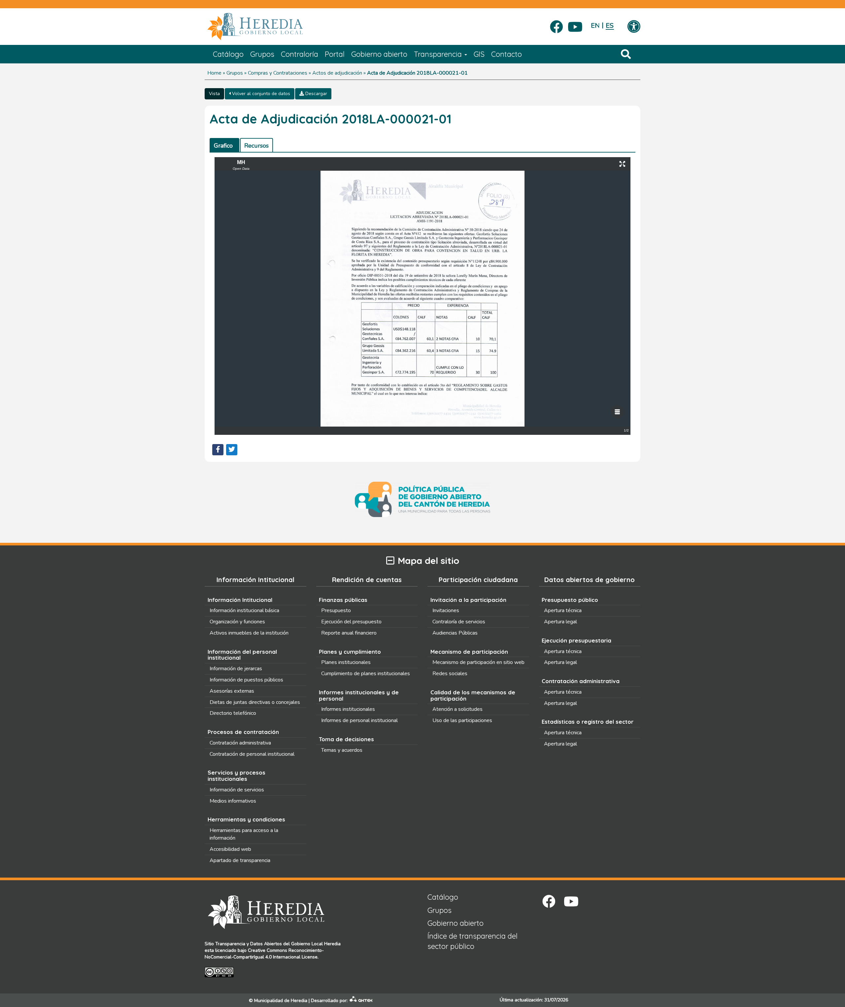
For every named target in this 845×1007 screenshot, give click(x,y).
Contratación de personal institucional (252, 754)
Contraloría (299, 54)
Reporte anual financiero (349, 633)
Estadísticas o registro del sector (587, 721)
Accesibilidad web (230, 849)
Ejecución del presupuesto (351, 621)
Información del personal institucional (242, 654)
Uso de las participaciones (462, 720)
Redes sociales (449, 673)
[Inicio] (265, 26)
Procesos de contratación (243, 731)
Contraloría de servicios (458, 621)
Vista (214, 93)
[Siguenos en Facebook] (556, 24)
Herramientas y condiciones (246, 819)
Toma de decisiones (346, 739)
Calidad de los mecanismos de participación (472, 695)
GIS (479, 54)
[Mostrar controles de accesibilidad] (633, 27)
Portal (335, 54)
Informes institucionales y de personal (359, 695)
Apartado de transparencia (240, 860)
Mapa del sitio (428, 560)
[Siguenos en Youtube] (575, 24)
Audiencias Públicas (455, 633)
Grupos (262, 54)
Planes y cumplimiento (350, 651)
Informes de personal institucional (359, 720)
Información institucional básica (244, 610)
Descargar (315, 93)
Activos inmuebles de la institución (249, 633)
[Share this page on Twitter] (231, 449)
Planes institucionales (346, 662)
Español (610, 25)
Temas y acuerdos (341, 750)
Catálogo (228, 54)
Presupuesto (336, 610)
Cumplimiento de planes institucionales (365, 673)
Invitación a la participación (468, 599)
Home (214, 73)
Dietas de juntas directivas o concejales (255, 702)
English (595, 25)
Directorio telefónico (233, 713)
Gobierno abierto (379, 54)
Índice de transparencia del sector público (472, 941)
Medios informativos (233, 801)
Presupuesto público (570, 599)
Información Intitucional (240, 599)
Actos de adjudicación (337, 73)
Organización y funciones (237, 621)
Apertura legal (560, 621)
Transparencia (439, 54)
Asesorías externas (232, 691)
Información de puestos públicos (246, 679)
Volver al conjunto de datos (260, 93)
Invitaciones (445, 610)
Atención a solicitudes (457, 709)
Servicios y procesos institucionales (236, 775)
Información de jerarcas (236, 668)
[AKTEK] (361, 1000)
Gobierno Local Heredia (316, 944)
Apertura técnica (563, 610)
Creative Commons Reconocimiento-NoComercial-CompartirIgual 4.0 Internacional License (264, 953)
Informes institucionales (348, 709)
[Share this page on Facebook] (217, 449)
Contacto (506, 54)
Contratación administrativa (240, 743)
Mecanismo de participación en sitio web (478, 662)
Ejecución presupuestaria (576, 640)
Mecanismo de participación (469, 651)
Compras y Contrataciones (277, 73)
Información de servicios (237, 789)
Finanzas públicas (343, 599)
